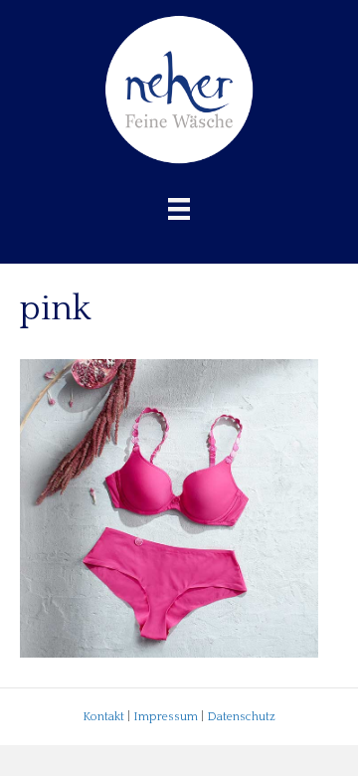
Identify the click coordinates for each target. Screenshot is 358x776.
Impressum (165, 716)
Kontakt (103, 716)
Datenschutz (241, 716)
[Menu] (179, 209)
